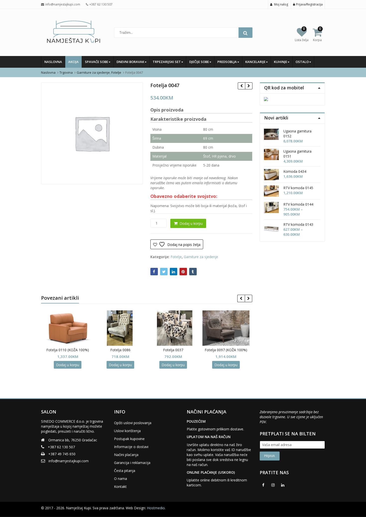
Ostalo (302, 61)
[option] (92, 133)
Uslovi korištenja (127, 430)
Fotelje (176, 256)
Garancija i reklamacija (132, 462)
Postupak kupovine (129, 438)
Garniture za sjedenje (201, 256)
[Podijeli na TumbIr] (193, 271)
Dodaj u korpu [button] (59, 364)
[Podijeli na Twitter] (164, 271)
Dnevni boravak (131, 61)
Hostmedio (156, 508)
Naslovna (53, 61)
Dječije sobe (199, 61)
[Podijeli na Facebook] (154, 271)
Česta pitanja (124, 470)
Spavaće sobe (97, 61)
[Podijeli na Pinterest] (183, 271)
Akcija (73, 61)
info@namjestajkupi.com (69, 461)
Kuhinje (281, 61)
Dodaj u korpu (191, 223)
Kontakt (120, 486)
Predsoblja (227, 61)
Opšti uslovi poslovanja (132, 422)
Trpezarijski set (167, 61)
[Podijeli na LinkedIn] (173, 271)
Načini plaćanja (126, 454)
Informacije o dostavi (131, 446)
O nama (120, 478)
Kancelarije (255, 61)
